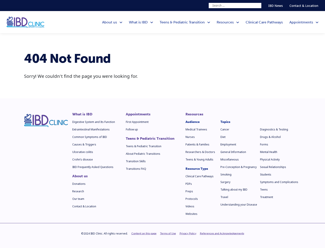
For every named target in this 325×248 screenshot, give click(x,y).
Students (265, 174)
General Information (233, 152)
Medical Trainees (196, 129)
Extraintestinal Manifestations (91, 129)
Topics (225, 122)
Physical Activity (270, 159)
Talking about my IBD (233, 189)
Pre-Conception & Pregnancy (238, 167)
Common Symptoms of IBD (89, 137)
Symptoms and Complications (279, 182)
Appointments (138, 114)
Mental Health (268, 152)
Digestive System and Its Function (93, 122)
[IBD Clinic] (25, 22)
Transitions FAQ (136, 169)
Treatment (266, 197)
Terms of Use (168, 233)
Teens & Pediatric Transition (150, 139)
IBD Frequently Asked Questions (92, 167)
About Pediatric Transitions (143, 154)
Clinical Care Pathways (199, 176)
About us (80, 176)
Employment (228, 144)
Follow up (132, 129)
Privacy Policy (188, 233)
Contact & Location (303, 6)
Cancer (224, 129)
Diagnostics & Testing (274, 129)
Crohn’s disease (82, 159)
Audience (192, 122)
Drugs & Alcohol (270, 137)
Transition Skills (136, 161)
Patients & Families (197, 144)
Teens (264, 189)
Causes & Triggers (84, 144)
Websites (191, 214)
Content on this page (144, 233)
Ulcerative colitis (82, 152)
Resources (194, 114)
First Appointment (137, 122)
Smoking (225, 174)
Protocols (191, 199)
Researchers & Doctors (200, 152)
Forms (264, 144)
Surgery (225, 182)
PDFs (188, 184)
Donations (79, 184)
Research (78, 191)
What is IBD (82, 114)
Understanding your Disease (238, 204)
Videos (189, 206)
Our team (78, 199)
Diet (223, 137)
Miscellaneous (229, 159)
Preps (189, 191)
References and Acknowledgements (222, 233)
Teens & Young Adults (199, 159)
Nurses (190, 137)
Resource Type (196, 169)
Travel (224, 197)
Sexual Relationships (273, 167)
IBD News (275, 6)
